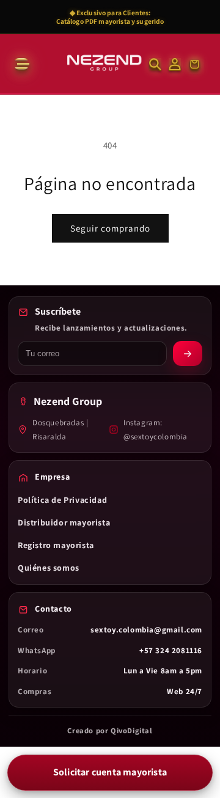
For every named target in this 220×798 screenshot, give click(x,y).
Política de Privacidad (62, 499)
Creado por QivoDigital (109, 730)
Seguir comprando (110, 228)
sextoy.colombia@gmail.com (146, 629)
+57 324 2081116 (170, 650)
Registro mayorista (56, 545)
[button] (21, 64)
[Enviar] (187, 353)
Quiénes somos (48, 567)
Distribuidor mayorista (64, 522)
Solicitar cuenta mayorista (110, 772)
